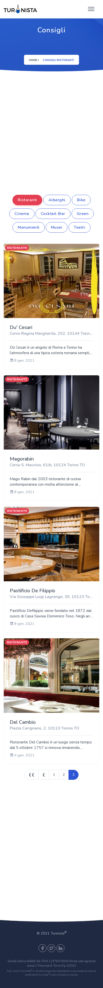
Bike (81, 200)
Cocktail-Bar (53, 213)
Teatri (79, 227)
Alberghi (57, 200)
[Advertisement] (51, 141)
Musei (56, 227)
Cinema (21, 213)
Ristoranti (27, 200)
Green (83, 213)
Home (33, 60)
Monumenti (29, 227)
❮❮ (31, 774)
